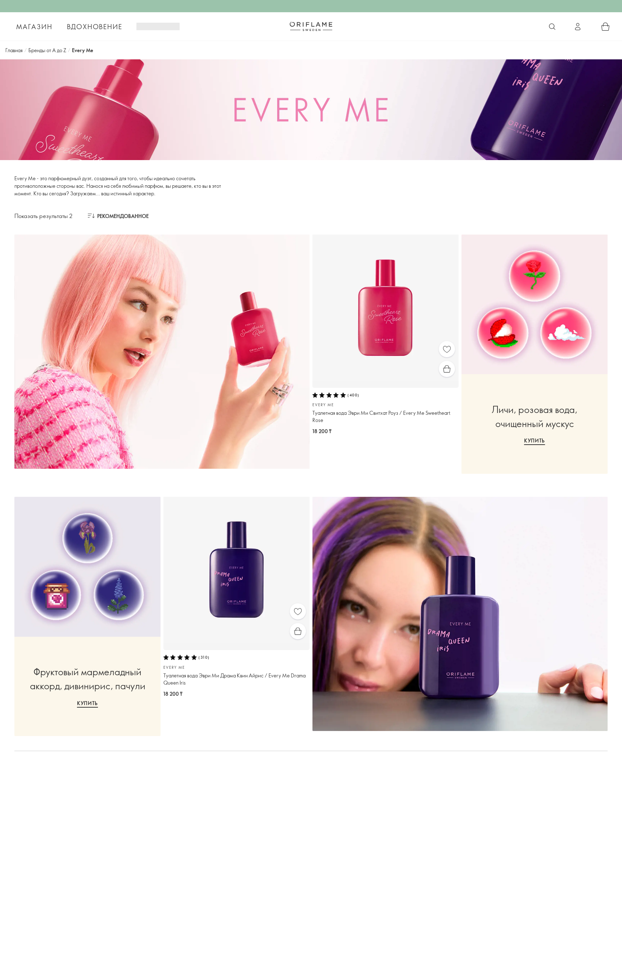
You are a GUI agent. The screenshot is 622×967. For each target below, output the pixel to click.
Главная (14, 50)
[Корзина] (605, 26)
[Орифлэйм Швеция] (311, 26)
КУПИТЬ (534, 440)
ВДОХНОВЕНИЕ (94, 26)
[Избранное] (447, 349)
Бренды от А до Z (47, 50)
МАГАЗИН (34, 26)
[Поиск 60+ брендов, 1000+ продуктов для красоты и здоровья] (552, 26)
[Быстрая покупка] (447, 369)
